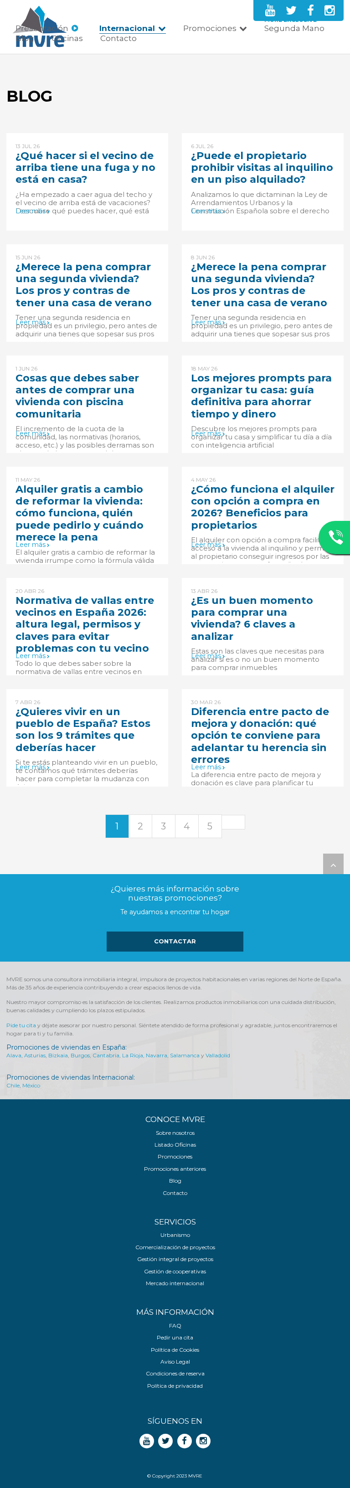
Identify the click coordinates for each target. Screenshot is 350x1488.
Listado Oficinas (175, 1145)
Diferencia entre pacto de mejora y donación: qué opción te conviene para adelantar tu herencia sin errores (260, 735)
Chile (13, 1085)
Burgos (80, 1055)
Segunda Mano (294, 28)
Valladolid (218, 1055)
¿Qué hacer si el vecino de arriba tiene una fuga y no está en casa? (85, 167)
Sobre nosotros (175, 1133)
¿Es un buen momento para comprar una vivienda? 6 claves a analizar (252, 618)
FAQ (175, 1326)
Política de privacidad (175, 1386)
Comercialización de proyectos (175, 1247)
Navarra (156, 1055)
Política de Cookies (175, 1350)
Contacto (118, 38)
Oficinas (67, 38)
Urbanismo (175, 1235)
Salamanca (185, 1055)
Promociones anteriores (175, 1169)
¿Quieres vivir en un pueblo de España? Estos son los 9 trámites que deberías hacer (82, 729)
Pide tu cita (21, 1025)
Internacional (127, 28)
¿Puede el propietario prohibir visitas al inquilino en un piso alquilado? (262, 167)
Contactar (175, 941)
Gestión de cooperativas (175, 1271)
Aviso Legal (175, 1362)
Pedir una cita (175, 1337)
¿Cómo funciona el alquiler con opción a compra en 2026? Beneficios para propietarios (263, 507)
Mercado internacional (175, 1283)
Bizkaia (58, 1055)
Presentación (41, 28)
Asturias (35, 1055)
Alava (13, 1055)
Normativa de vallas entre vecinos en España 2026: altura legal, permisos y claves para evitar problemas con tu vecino (84, 624)
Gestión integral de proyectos (175, 1259)
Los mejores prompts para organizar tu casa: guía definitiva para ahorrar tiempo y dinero (261, 396)
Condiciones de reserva (175, 1373)
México (31, 1085)
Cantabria (106, 1055)
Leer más (30, 211)
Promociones (210, 28)
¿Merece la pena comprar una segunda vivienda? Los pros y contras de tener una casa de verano (83, 285)
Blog (24, 38)
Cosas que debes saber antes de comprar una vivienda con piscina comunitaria (77, 396)
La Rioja (132, 1055)
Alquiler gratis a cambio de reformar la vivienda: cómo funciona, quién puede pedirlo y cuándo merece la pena (79, 513)
